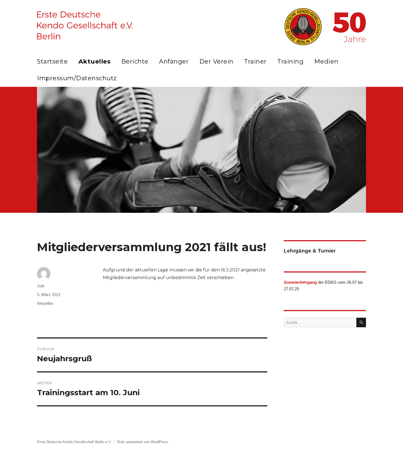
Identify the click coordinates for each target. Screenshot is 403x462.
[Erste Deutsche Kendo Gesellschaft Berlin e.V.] (85, 25)
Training (290, 61)
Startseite (52, 61)
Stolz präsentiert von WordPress (142, 442)
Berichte (135, 61)
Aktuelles (94, 61)
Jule (40, 285)
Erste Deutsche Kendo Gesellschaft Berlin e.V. (74, 442)
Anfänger (174, 61)
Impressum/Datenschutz (77, 78)
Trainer (255, 61)
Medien (326, 61)
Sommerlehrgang (300, 282)
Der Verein (216, 61)
